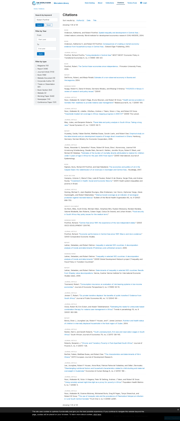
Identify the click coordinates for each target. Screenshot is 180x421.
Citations (120, 3)
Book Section (45, 90)
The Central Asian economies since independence (98, 66)
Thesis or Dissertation (46, 85)
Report (43, 69)
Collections (110, 3)
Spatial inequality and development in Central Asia (118, 33)
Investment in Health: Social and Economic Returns (91, 181)
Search (39, 25)
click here (97, 414)
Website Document (46, 78)
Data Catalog (90, 3)
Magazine (43, 66)
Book (42, 75)
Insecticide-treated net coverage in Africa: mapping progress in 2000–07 (93, 114)
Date (88, 20)
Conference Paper (47, 102)
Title (94, 20)
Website (42, 93)
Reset (49, 25)
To (38, 44)
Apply (41, 54)
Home (36, 9)
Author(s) (80, 20)
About (100, 3)
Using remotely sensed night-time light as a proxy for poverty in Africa (93, 382)
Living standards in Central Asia (98, 55)
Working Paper (46, 96)
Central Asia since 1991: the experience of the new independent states (107, 223)
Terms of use (132, 3)
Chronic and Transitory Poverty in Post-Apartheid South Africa (107, 343)
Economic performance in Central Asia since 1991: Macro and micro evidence (110, 234)
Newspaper (44, 99)
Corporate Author (46, 81)
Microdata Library (61, 3)
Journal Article (46, 72)
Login (145, 3)
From (39, 35)
